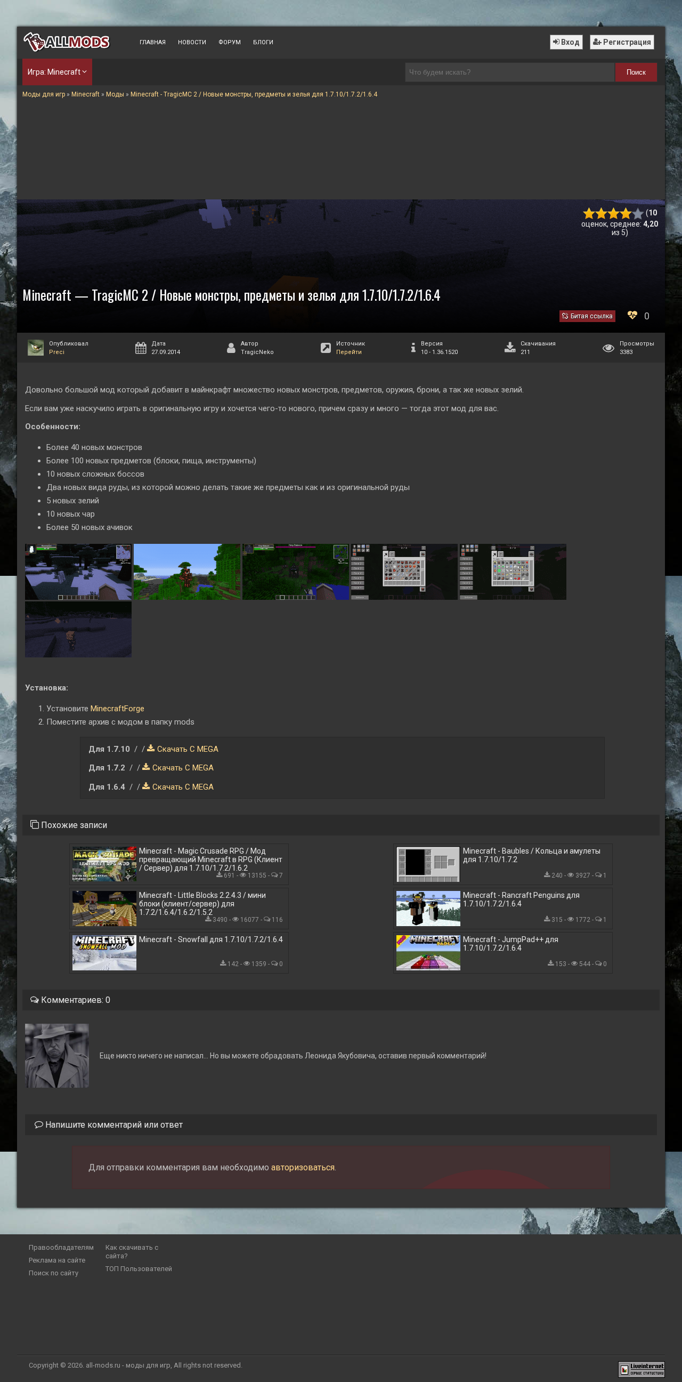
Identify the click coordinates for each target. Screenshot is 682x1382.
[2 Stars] (601, 213)
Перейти (349, 352)
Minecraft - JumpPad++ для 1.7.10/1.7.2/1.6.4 (510, 943)
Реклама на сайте (57, 1260)
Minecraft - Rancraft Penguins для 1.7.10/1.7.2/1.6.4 (521, 899)
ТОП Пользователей (138, 1269)
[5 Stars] (638, 213)
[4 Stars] (626, 213)
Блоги (263, 42)
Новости (192, 42)
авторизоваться (303, 1167)
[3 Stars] (613, 213)
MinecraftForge (117, 708)
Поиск (636, 72)
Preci (56, 352)
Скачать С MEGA (187, 749)
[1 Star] (589, 213)
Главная (153, 42)
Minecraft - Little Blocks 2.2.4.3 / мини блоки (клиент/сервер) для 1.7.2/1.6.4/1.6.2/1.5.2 (202, 904)
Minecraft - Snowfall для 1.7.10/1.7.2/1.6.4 (211, 939)
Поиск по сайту (53, 1273)
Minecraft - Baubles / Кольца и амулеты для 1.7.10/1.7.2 (531, 855)
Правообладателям (61, 1247)
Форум (229, 42)
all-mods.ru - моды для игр (128, 1365)
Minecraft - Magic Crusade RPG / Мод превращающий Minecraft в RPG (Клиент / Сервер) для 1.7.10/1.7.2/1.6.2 (210, 859)
